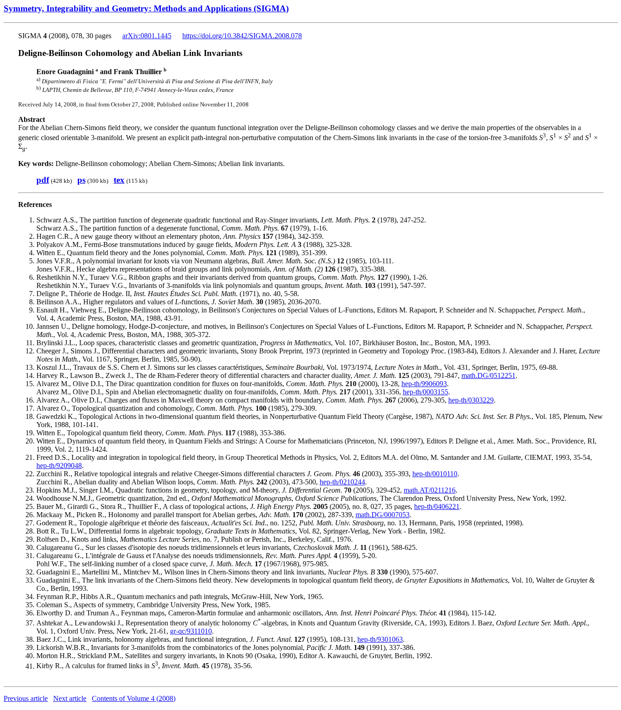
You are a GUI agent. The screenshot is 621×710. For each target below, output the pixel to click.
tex (119, 180)
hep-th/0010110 (434, 474)
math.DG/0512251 (488, 375)
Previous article (26, 698)
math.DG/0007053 (383, 515)
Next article (69, 698)
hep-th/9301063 (380, 639)
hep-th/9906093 (424, 384)
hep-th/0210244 (342, 482)
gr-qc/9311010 (191, 631)
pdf (42, 180)
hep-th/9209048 (59, 465)
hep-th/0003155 (425, 392)
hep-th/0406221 (437, 506)
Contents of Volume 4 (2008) (133, 698)
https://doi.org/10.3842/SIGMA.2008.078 (242, 36)
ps (81, 180)
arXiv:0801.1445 (146, 36)
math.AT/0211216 (430, 490)
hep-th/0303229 (471, 400)
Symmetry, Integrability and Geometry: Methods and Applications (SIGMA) (146, 8)
